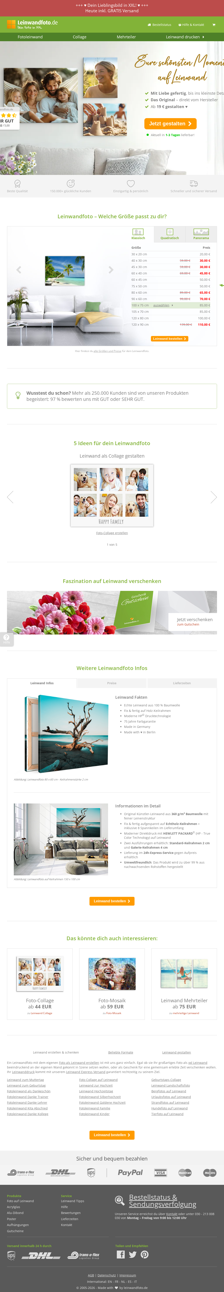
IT (135, 1282)
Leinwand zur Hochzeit (96, 1085)
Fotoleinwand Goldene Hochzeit (102, 1102)
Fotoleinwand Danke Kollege (27, 1114)
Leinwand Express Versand (85, 1072)
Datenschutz (107, 1275)
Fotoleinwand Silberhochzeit (100, 1097)
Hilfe (64, 1207)
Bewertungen (71, 1213)
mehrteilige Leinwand (186, 1013)
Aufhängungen (18, 1225)
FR (116, 1282)
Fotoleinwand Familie (94, 1108)
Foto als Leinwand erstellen (79, 1063)
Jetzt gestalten (168, 123)
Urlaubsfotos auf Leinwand (171, 1097)
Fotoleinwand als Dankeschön (29, 1091)
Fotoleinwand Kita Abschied (27, 1108)
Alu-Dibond (15, 1213)
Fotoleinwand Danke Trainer (27, 1097)
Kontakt (66, 1225)
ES (129, 1282)
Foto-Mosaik (113, 1013)
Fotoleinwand (30, 36)
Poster (11, 1219)
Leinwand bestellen (168, 338)
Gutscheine (15, 1231)
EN (110, 1282)
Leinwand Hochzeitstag (96, 1091)
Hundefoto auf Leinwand (169, 1108)
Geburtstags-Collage (166, 1080)
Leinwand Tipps (72, 1201)
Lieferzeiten (69, 1219)
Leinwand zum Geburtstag (26, 1085)
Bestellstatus (161, 25)
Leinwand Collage (41, 1013)
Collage (79, 36)
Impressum (127, 1275)
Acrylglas (13, 1207)
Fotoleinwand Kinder (94, 1114)
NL (123, 1282)
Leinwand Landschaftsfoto (170, 1085)
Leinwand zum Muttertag (25, 1080)
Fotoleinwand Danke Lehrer (27, 1102)
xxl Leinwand (197, 1063)
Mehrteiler (126, 36)
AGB (91, 1275)
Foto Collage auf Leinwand (98, 1080)
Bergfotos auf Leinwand (168, 1091)
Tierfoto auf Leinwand (167, 1114)
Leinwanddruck (23, 1072)
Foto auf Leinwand (20, 1201)
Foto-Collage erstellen (112, 533)
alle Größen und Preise (107, 351)
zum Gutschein (188, 624)
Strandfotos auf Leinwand (170, 1102)
